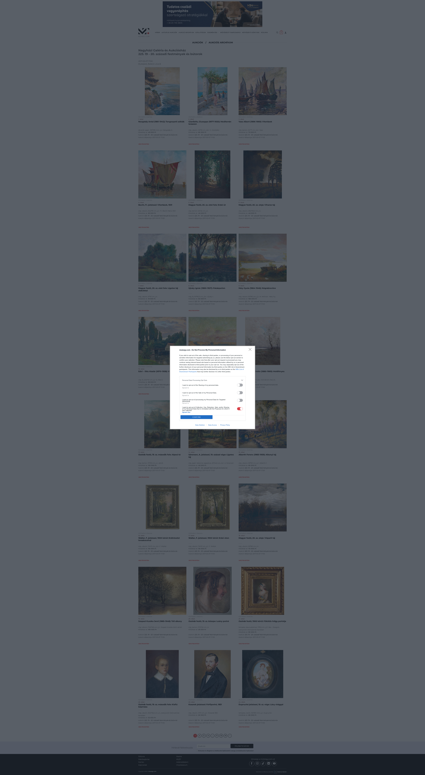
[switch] (240, 385)
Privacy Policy (225, 425)
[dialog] (212, 387)
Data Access (212, 425)
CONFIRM (196, 417)
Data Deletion (200, 425)
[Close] (251, 350)
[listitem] (212, 380)
